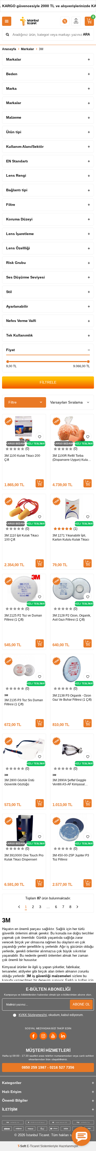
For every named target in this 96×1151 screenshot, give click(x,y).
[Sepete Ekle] (40, 483)
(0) (27, 449)
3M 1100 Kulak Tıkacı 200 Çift (22, 458)
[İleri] (77, 907)
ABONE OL (81, 1004)
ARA (86, 34)
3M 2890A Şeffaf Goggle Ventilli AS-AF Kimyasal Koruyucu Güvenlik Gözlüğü (71, 782)
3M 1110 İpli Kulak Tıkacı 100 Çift (21, 537)
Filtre (12, 402)
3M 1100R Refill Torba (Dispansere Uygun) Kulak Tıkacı (70, 458)
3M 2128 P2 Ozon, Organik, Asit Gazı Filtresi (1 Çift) (71, 617)
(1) (75, 529)
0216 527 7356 (62, 1067)
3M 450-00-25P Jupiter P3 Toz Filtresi (70, 857)
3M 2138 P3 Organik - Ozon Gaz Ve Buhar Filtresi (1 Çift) (72, 697)
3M (6, 695)
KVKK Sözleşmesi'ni (33, 1015)
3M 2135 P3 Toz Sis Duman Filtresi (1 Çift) (23, 702)
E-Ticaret (33, 1146)
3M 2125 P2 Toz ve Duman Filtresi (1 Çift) (23, 617)
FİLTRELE (48, 382)
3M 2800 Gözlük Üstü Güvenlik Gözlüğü (19, 782)
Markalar (27, 49)
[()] (89, 21)
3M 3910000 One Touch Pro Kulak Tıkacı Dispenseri (24, 857)
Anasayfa (9, 49)
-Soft (22, 1146)
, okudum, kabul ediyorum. (51, 1015)
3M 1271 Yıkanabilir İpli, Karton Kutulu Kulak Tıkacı (70, 537)
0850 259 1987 (34, 1067)
